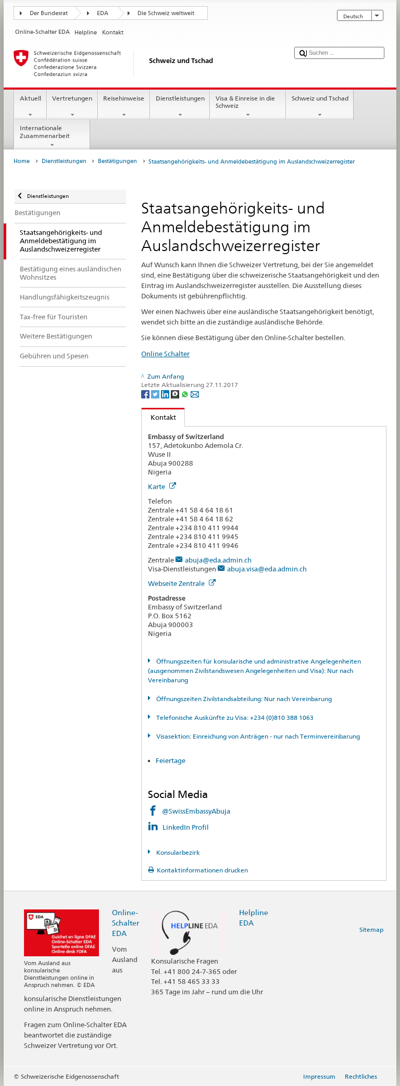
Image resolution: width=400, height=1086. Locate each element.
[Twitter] (156, 393)
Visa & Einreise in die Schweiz (245, 101)
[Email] (195, 393)
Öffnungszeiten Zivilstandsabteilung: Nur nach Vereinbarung (243, 699)
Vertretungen (72, 98)
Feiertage (170, 760)
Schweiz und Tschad (320, 98)
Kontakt (159, 417)
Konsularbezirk (177, 852)
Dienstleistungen (180, 98)
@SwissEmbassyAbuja (196, 811)
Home (22, 161)
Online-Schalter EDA (125, 923)
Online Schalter (165, 353)
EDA (102, 13)
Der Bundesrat (49, 13)
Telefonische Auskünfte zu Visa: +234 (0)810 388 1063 (234, 717)
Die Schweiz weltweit (166, 13)
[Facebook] (146, 393)
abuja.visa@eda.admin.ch (267, 569)
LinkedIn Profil (186, 827)
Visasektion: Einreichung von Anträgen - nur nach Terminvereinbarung (257, 736)
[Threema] (176, 393)
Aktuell (30, 98)
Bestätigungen (117, 161)
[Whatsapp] (186, 393)
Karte (157, 486)
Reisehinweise (123, 98)
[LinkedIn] (166, 393)
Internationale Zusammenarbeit (45, 131)
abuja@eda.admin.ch (218, 560)
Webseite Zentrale (177, 583)
